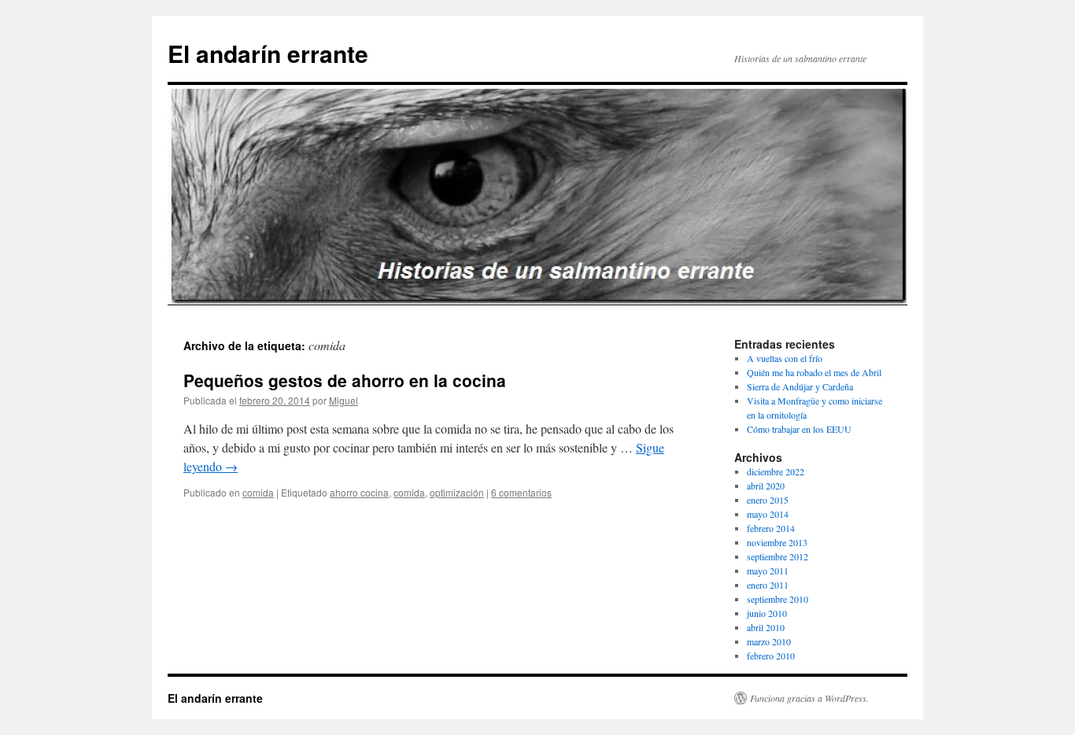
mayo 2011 (768, 570)
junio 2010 (767, 613)
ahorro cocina (359, 492)
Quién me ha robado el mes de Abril (814, 372)
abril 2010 (766, 627)
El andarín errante (268, 53)
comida (258, 492)
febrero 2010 (771, 655)
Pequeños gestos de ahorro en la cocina (344, 380)
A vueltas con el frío (784, 358)
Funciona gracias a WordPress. (809, 698)
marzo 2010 (769, 641)
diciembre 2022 (775, 471)
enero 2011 (768, 584)
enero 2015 (768, 499)
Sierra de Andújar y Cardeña (800, 386)
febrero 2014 (771, 528)
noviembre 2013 (777, 542)
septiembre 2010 (777, 599)
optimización (457, 492)
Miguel (343, 400)
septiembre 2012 (777, 556)
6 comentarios (521, 492)
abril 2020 (766, 485)
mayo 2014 (768, 514)
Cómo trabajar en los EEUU (799, 429)
